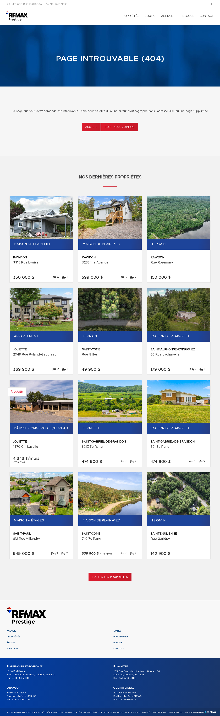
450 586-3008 (127, 678)
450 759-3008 (21, 678)
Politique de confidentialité (134, 712)
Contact (207, 16)
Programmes (121, 637)
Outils (117, 631)
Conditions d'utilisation (165, 712)
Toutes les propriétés (110, 577)
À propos (12, 648)
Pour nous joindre (120, 127)
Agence (167, 16)
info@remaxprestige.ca (26, 4)
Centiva (210, 712)
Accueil (91, 127)
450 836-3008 (127, 699)
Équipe (150, 16)
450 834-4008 (21, 699)
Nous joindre (58, 4)
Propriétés (130, 16)
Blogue (188, 16)
